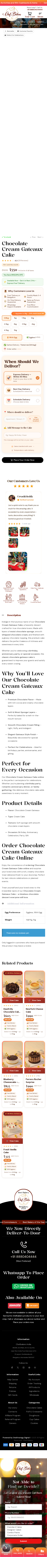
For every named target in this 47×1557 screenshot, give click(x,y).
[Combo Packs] (23, 1532)
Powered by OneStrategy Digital (16, 1437)
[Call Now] (17, 1550)
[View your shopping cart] (30, 14)
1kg (15, 318)
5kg (15, 330)
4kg (33, 324)
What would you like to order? (19, 1523)
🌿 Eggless (33, 337)
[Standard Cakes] (23, 1527)
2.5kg (6, 324)
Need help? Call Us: (35, 7)
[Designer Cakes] (23, 1529)
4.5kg (6, 330)
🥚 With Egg (12, 337)
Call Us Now (23, 1251)
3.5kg (24, 324)
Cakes (31, 22)
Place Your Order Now (24, 460)
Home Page (22, 22)
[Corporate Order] (23, 1535)
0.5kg (6, 318)
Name (7, 1502)
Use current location (34, 419)
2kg (32, 318)
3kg (15, 324)
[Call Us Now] (23, 1245)
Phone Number (12, 1513)
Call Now (18, 1553)
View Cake (12, 1000)
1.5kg (24, 318)
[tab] (23, 615)
